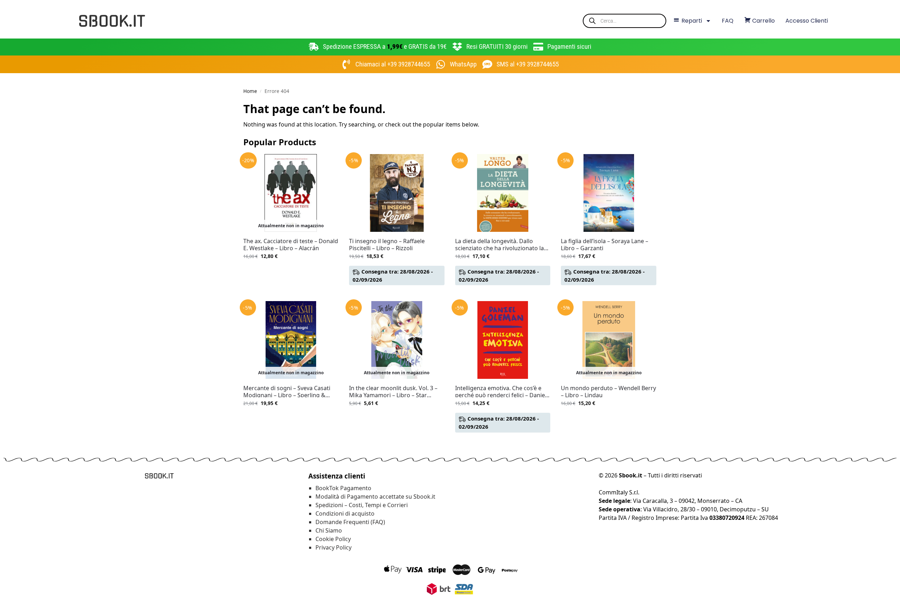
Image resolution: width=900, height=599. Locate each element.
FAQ (727, 21)
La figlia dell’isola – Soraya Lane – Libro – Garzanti (604, 244)
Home (250, 91)
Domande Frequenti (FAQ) (350, 522)
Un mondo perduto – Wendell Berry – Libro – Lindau (608, 391)
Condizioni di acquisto (344, 513)
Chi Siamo (328, 530)
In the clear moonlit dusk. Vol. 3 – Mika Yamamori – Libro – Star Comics (393, 391)
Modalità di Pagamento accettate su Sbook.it (375, 496)
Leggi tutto (290, 271)
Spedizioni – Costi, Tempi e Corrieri (361, 505)
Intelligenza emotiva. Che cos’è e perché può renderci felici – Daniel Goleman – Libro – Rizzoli (500, 391)
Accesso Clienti (806, 21)
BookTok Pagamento (343, 488)
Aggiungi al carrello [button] (396, 293)
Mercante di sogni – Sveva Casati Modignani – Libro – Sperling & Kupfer (286, 391)
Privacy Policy (333, 547)
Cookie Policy (333, 539)
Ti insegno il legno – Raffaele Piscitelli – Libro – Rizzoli (387, 244)
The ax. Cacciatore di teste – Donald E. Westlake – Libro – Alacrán (290, 244)
